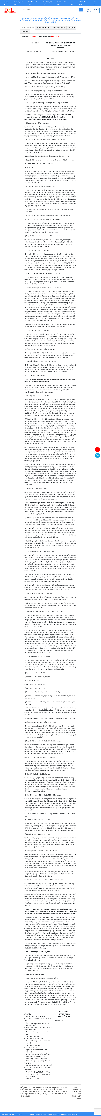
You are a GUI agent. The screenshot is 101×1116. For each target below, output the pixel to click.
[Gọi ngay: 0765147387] (97, 449)
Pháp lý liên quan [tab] (59, 28)
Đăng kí (96, 9)
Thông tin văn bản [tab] (43, 28)
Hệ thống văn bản (18, 3)
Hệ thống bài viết (47, 3)
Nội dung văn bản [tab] (28, 28)
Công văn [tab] (71, 28)
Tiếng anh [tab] (25, 31)
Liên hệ (95, 3)
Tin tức (72, 3)
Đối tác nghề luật (61, 3)
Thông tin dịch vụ (82, 3)
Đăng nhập (89, 10)
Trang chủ (6, 3)
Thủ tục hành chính (32, 3)
